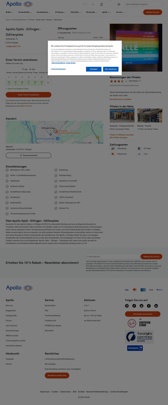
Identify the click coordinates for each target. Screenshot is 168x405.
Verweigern (94, 69)
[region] (85, 57)
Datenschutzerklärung (58, 63)
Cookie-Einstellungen (58, 69)
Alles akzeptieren (111, 69)
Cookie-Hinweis (71, 63)
